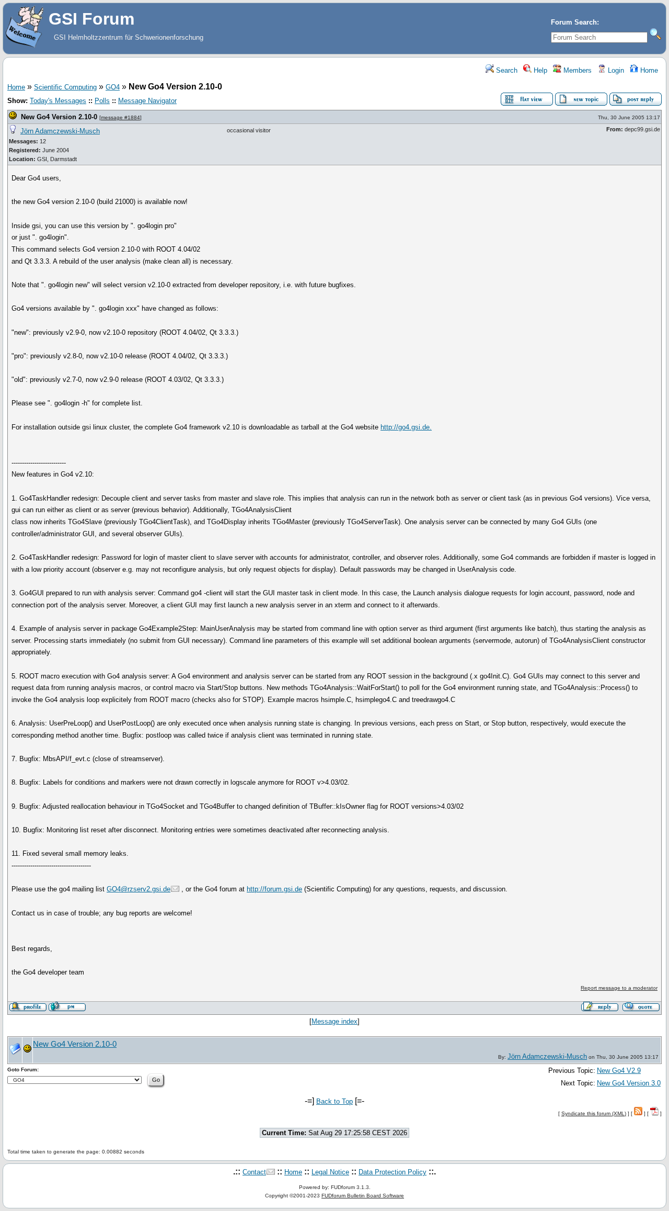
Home (648, 70)
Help (539, 70)
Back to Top (334, 1101)
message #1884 (120, 117)
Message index (334, 1021)
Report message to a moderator (619, 988)
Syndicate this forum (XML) (593, 1113)
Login (615, 70)
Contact (254, 1172)
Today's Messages (58, 101)
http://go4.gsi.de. (406, 427)
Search (505, 70)
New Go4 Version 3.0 (629, 1083)
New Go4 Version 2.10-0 (59, 117)
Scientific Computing (65, 87)
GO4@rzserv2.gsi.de (138, 889)
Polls (102, 101)
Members (576, 70)
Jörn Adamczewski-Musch (60, 131)
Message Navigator (147, 101)
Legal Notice (330, 1172)
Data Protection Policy (392, 1172)
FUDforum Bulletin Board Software (362, 1195)
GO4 (113, 87)
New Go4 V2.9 (619, 1070)
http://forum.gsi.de (274, 889)
